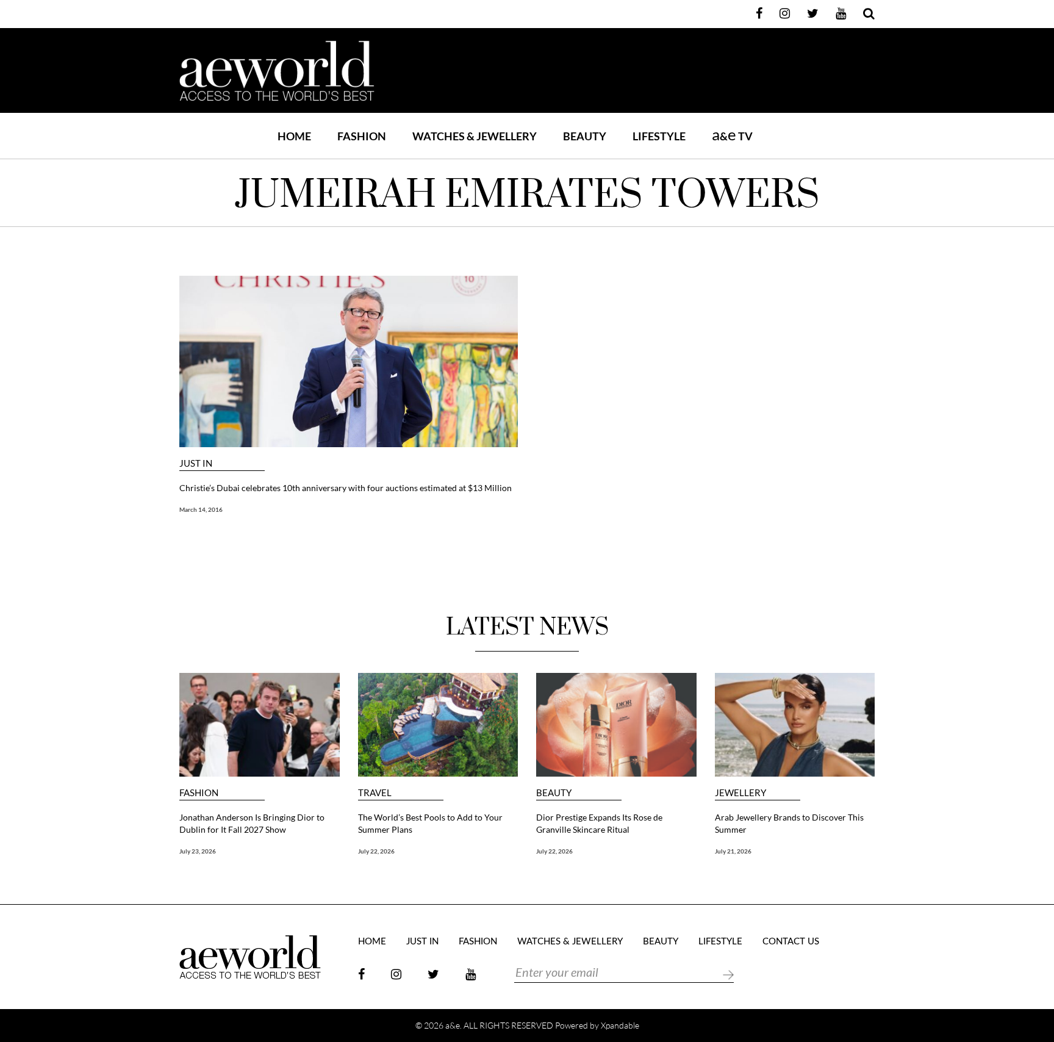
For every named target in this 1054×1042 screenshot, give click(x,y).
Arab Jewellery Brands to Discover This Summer (789, 823)
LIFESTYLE (659, 136)
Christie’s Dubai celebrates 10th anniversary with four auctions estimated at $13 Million (345, 488)
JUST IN (195, 463)
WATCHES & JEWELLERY (474, 136)
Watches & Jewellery (570, 941)
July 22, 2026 (376, 851)
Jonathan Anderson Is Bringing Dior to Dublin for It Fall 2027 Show (251, 823)
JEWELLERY (740, 793)
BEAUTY (584, 136)
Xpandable (620, 1025)
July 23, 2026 (197, 851)
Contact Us (790, 941)
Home (294, 136)
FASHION (361, 136)
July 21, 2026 (733, 851)
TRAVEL (375, 793)
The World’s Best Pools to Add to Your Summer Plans (430, 823)
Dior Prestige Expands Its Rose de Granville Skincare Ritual (599, 823)
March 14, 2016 (201, 509)
